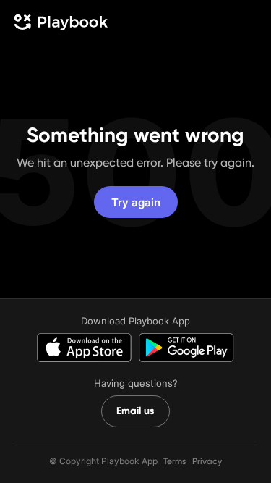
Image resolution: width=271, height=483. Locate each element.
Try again (135, 202)
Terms (174, 461)
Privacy (207, 461)
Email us (135, 411)
